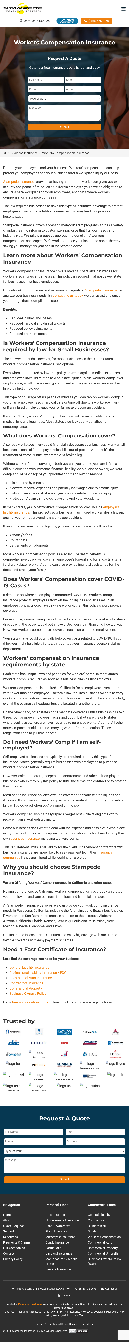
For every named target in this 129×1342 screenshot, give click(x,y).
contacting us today (68, 295)
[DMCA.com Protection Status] (78, 1331)
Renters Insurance (58, 1269)
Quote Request (13, 1226)
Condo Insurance (57, 1242)
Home (7, 1215)
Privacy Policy (12, 1259)
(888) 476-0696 (87, 1288)
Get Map (66, 1295)
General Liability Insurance (29, 967)
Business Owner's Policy (27, 994)
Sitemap (90, 1324)
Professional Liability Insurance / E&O (38, 973)
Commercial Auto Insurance (30, 978)
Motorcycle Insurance (60, 1237)
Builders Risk (97, 1226)
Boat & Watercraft (57, 1226)
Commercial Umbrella (103, 1253)
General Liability (99, 1215)
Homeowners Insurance (62, 1220)
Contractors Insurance (26, 983)
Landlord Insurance (58, 1253)
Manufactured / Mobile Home (61, 1261)
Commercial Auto (100, 1242)
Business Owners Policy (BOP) (104, 1261)
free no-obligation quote (30, 1002)
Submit (64, 127)
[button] (35, 21)
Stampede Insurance (19, 182)
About (7, 1220)
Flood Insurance (56, 1231)
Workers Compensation (104, 1237)
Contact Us (111, 1288)
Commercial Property (25, 988)
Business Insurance (24, 153)
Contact (8, 1253)
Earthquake (53, 1248)
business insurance (25, 838)
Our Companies (14, 1248)
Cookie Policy (76, 1324)
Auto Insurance (56, 1215)
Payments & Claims (17, 1242)
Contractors (96, 1220)
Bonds (92, 1231)
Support (8, 1231)
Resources (10, 1237)
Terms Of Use (60, 1324)
